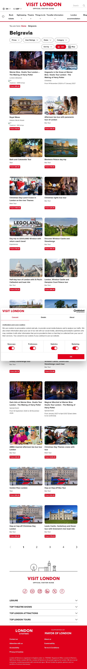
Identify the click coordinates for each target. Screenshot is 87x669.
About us (47, 639)
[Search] (84, 5)
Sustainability (49, 643)
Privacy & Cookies (16, 652)
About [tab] (72, 317)
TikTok (25, 591)
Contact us (14, 639)
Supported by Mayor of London (58, 631)
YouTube (32, 591)
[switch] (33, 348)
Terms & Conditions (51, 648)
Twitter (54, 591)
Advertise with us (16, 643)
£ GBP (16, 8)
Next (76, 547)
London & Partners (24, 631)
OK (71, 357)
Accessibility (14, 648)
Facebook (62, 591)
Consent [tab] (15, 317)
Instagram (40, 591)
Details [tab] (43, 317)
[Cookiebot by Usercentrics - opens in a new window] (75, 311)
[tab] (61, 47)
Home (23, 26)
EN (7, 8)
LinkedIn (47, 591)
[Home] (3, 17)
